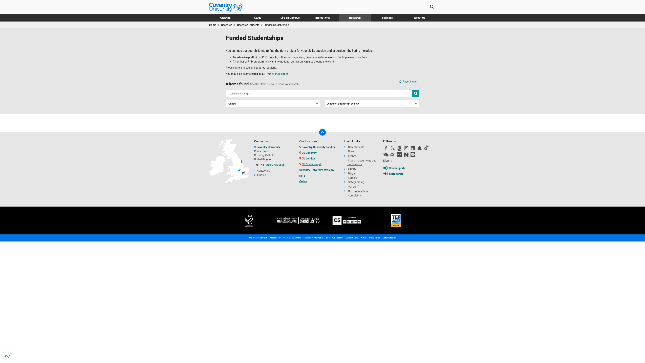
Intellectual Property (334, 238)
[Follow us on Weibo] (393, 154)
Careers (352, 177)
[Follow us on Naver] (406, 154)
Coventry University (268, 147)
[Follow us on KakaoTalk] (413, 154)
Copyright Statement (292, 238)
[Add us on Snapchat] (420, 149)
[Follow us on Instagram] (406, 149)
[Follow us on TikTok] (426, 147)
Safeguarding (356, 182)
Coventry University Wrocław (316, 170)
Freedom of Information (313, 238)
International (322, 17)
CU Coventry (309, 152)
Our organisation (358, 191)
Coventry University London (318, 147)
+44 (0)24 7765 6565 (272, 165)
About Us (419, 17)
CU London (308, 158)
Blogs (351, 173)
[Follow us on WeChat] (386, 154)
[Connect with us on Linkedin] (413, 149)
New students (356, 147)
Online (303, 181)
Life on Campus (290, 17)
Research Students (248, 25)
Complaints (355, 195)
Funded (232, 103)
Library (352, 168)
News (351, 151)
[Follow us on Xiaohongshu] (399, 154)
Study (257, 17)
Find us (261, 175)
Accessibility (275, 238)
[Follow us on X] (393, 148)
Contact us (263, 170)
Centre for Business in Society (343, 103)
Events (352, 156)
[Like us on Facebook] (386, 149)
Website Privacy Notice (370, 238)
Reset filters (409, 81)
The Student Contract (258, 238)
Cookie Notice (352, 238)
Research (355, 17)
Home (212, 25)
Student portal (397, 168)
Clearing (225, 17)
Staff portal (396, 173)
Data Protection (389, 238)
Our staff (353, 186)
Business (387, 17)
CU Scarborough (311, 164)
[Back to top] (322, 132)
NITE (302, 175)
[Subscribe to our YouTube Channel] (399, 149)
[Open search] (432, 7)
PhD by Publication (277, 73)
